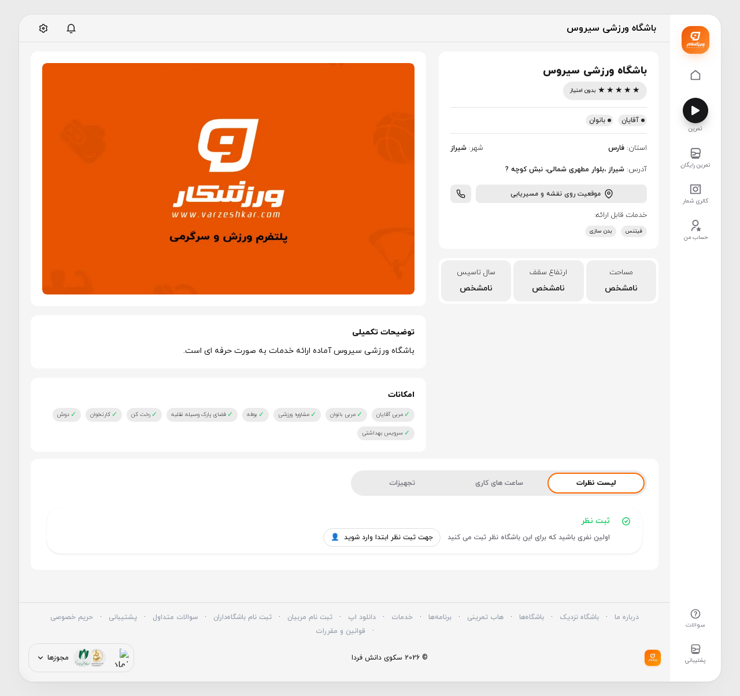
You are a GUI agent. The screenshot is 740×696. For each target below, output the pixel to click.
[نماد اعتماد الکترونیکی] (119, 658)
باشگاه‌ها (531, 617)
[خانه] (695, 76)
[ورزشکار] (695, 40)
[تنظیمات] (43, 28)
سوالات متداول (175, 617)
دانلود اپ (362, 617)
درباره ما (627, 617)
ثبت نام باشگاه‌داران (242, 617)
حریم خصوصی (71, 617)
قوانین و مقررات (340, 631)
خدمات (402, 617)
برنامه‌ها (440, 617)
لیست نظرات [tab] (596, 483)
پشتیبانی (123, 617)
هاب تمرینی (485, 617)
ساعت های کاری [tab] (499, 483)
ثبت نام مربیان (309, 617)
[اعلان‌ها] (71, 28)
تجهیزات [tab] (402, 483)
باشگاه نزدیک (579, 617)
